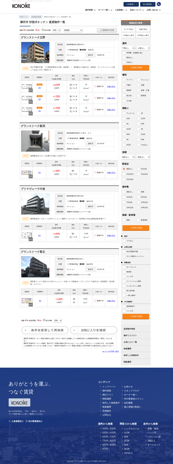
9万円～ (106, 449)
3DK (126, 445)
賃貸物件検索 (129, 329)
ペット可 (152, 432)
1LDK (127, 432)
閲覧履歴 (127, 362)
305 (39, 173)
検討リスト (107, 395)
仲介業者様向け (35, 421)
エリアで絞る (128, 29)
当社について (135, 10)
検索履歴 (127, 349)
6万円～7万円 (109, 437)
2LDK (127, 441)
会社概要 (128, 403)
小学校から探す (128, 35)
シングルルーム (131, 428)
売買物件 (106, 411)
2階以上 (151, 441)
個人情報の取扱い (132, 407)
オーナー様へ (104, 10)
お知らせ (128, 386)
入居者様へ (130, 4)
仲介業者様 (147, 4)
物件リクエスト (130, 335)
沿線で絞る (143, 29)
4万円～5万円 (109, 428)
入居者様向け (17, 421)
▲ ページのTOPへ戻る (110, 351)
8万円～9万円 (109, 445)
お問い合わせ (152, 10)
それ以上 (128, 453)
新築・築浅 (153, 428)
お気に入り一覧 (130, 342)
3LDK (127, 449)
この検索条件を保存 (107, 30)
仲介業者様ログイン (134, 399)
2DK (126, 437)
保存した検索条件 (131, 355)
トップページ (108, 386)
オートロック (154, 445)
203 (39, 88)
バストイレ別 (154, 437)
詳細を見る (111, 86)
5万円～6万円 (109, 432)
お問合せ (106, 415)
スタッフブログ (131, 391)
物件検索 (89, 10)
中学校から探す (143, 35)
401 (39, 111)
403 (39, 99)
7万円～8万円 (109, 441)
